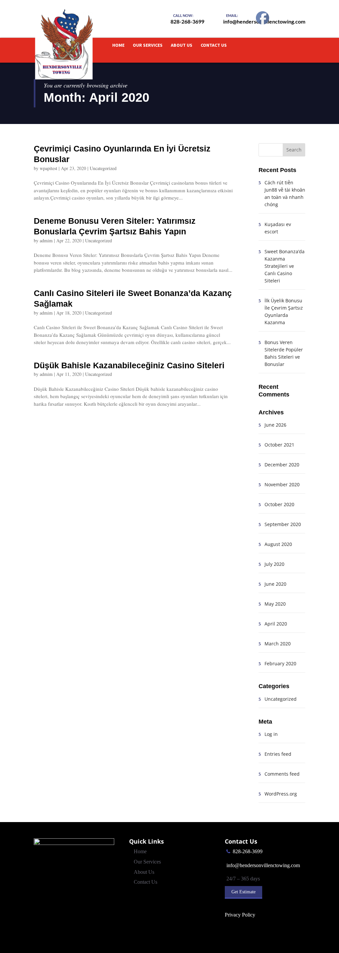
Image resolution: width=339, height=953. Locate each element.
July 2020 (274, 564)
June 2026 (275, 425)
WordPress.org (281, 794)
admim (46, 240)
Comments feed (282, 774)
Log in (271, 734)
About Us (181, 45)
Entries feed (278, 754)
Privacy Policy (240, 915)
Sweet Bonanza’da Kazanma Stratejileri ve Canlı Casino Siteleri (285, 266)
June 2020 (275, 584)
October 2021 (279, 445)
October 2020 (279, 504)
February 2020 (280, 663)
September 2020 (283, 524)
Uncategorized (103, 168)
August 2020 (278, 544)
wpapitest (48, 168)
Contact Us (214, 45)
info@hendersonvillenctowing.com (263, 865)
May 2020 (275, 604)
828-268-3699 (248, 851)
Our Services (148, 45)
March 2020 (278, 643)
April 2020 (276, 624)
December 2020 (282, 464)
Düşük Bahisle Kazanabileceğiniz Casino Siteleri (129, 365)
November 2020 (282, 484)
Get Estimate (243, 891)
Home (118, 45)
